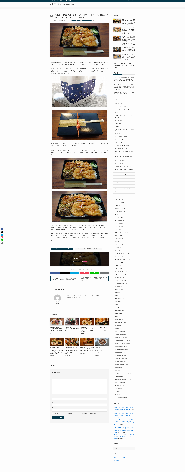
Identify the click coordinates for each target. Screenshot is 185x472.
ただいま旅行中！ (119, 217)
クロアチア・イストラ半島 (121, 283)
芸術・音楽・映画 (119, 376)
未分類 (116, 214)
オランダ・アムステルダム (121, 271)
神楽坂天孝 (89, 248)
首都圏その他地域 (119, 367)
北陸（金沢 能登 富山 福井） (121, 136)
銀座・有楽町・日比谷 (120, 352)
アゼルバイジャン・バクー (121, 112)
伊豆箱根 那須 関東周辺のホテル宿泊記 (124, 379)
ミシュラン (84, 248)
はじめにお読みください (120, 211)
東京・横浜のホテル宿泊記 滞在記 (122, 189)
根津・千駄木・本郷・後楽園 (121, 364)
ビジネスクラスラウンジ (120, 163)
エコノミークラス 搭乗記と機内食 (122, 106)
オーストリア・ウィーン (120, 277)
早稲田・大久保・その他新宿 (121, 349)
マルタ (116, 295)
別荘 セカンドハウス (119, 139)
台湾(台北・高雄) (119, 235)
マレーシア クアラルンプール (121, 250)
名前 (54, 396)
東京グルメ (117, 370)
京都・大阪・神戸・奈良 (120, 322)
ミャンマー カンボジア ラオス (122, 256)
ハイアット (117, 205)
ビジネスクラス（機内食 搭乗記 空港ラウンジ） (124, 157)
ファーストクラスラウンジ (121, 148)
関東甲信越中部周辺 (119, 313)
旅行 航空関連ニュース (120, 385)
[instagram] (130, 1)
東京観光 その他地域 (120, 382)
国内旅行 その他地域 (120, 331)
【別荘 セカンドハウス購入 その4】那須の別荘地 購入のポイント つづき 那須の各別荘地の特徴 (124, 436)
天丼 (100, 248)
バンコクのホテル (119, 223)
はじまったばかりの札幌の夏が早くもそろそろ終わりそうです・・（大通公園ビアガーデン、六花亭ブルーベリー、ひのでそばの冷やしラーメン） (124, 80)
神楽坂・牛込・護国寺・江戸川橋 (122, 340)
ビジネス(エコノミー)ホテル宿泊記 (123, 373)
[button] (55, 273)
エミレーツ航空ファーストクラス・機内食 (124, 152)
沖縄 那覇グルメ (118, 328)
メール (54, 402)
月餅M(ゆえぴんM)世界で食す (121, 458)
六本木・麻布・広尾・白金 (121, 358)
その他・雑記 (118, 394)
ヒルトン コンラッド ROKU (121, 177)
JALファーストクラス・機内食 (122, 145)
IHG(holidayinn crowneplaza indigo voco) (124, 174)
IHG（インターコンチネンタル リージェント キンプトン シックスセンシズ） (124, 170)
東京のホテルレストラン (120, 192)
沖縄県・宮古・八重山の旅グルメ (122, 337)
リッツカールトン (119, 388)
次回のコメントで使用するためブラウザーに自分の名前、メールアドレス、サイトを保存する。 (75, 413)
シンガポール (118, 247)
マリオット (117, 133)
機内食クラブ (117, 460)
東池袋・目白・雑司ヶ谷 (120, 361)
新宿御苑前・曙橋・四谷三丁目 (122, 346)
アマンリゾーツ (118, 142)
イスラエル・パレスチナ (120, 298)
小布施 (116, 316)
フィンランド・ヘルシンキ (121, 268)
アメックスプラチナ (119, 199)
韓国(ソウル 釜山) (119, 244)
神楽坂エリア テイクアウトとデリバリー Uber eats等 (82, 20)
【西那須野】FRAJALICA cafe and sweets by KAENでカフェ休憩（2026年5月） (124, 93)
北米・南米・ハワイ (119, 301)
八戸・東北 (117, 307)
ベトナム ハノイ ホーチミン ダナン (123, 253)
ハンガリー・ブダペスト (120, 280)
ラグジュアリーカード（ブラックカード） (123, 195)
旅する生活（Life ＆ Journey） (62, 4)
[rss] (132, 1)
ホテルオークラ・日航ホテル (121, 208)
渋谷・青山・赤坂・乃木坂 (121, 355)
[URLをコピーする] (104, 273)
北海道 (116, 304)
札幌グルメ (117, 126)
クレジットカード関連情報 (121, 397)
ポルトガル (117, 292)
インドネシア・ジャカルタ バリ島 (122, 259)
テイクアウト (77, 248)
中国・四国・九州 (119, 319)
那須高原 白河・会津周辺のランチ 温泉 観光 (124, 130)
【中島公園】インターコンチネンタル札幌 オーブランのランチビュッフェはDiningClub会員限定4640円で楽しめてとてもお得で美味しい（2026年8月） (124, 87)
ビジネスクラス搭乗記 (120, 160)
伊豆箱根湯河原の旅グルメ (121, 310)
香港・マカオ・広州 (119, 238)
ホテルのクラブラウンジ (120, 186)
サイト (53, 407)
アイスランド (118, 265)
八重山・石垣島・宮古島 (120, 334)
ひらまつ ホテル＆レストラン (121, 183)
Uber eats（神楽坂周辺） (121, 120)
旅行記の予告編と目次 (120, 220)
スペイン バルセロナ (119, 289)
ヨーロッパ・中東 (119, 262)
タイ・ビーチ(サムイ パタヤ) (121, 232)
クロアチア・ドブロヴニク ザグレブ (123, 286)
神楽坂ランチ (118, 123)
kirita (57, 303)
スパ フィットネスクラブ (121, 202)
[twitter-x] (129, 1)
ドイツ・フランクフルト (120, 274)
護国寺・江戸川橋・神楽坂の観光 (122, 343)
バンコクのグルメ (119, 226)
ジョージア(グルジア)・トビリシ (122, 109)
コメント (55, 377)
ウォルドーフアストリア (120, 180)
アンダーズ (117, 391)
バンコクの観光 (118, 229)
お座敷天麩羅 (95, 248)
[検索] (134, 1)
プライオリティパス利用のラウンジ (123, 166)
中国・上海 (117, 241)
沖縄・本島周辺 (118, 325)
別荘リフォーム (118, 103)
